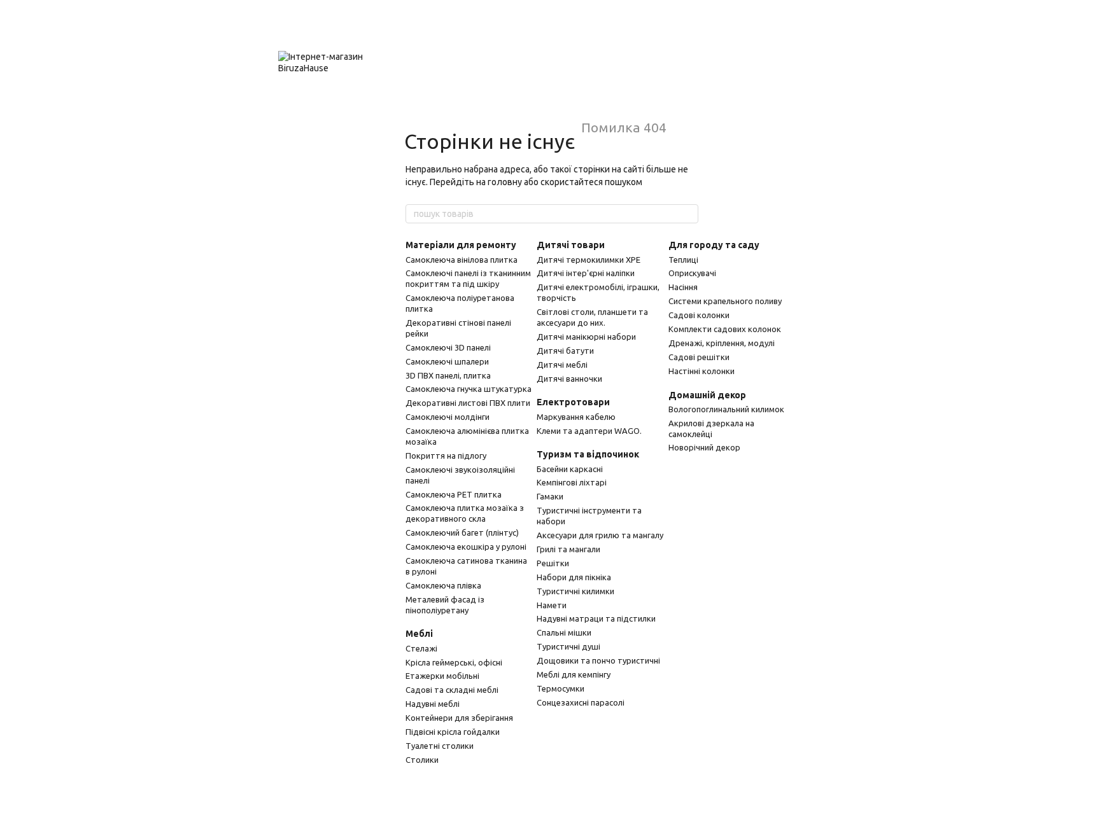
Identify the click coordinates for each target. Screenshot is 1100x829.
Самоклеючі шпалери (447, 361)
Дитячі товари (571, 245)
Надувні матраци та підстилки (596, 618)
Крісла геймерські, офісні (453, 662)
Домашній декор (707, 395)
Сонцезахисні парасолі (580, 702)
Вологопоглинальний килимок (726, 409)
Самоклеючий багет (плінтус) (462, 532)
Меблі (419, 634)
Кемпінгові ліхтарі (572, 482)
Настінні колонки (701, 370)
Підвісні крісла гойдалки (452, 731)
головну (505, 182)
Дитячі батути (565, 350)
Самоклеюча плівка (443, 585)
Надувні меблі (432, 703)
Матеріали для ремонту (460, 245)
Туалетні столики (439, 745)
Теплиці (683, 259)
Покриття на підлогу (445, 455)
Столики (422, 759)
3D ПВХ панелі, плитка (448, 375)
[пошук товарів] (688, 213)
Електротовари (573, 402)
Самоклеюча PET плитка (453, 494)
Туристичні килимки (575, 591)
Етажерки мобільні (442, 675)
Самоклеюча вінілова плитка (461, 259)
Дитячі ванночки (569, 378)
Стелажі (421, 648)
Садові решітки (699, 356)
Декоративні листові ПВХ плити (467, 402)
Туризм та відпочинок (588, 454)
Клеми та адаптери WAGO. (589, 430)
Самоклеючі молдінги (447, 416)
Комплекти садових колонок (724, 328)
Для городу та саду (713, 245)
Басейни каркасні (570, 468)
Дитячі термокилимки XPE (588, 259)
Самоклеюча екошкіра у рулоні (465, 546)
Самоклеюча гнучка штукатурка (468, 388)
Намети (552, 605)
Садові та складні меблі (451, 689)
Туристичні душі (568, 646)
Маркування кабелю (576, 416)
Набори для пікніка (574, 577)
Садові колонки (699, 314)
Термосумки (560, 688)
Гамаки (550, 496)
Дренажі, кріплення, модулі (721, 342)
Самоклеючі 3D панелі (448, 347)
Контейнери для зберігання (459, 717)
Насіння (683, 286)
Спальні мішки (564, 632)
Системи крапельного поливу (725, 300)
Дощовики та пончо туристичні (598, 660)
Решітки (553, 563)
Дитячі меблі (562, 364)
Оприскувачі (692, 272)
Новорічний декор (704, 447)
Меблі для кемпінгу (573, 674)
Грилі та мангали (568, 549)
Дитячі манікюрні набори (586, 336)
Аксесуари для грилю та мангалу (600, 535)
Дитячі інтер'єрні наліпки (586, 272)
